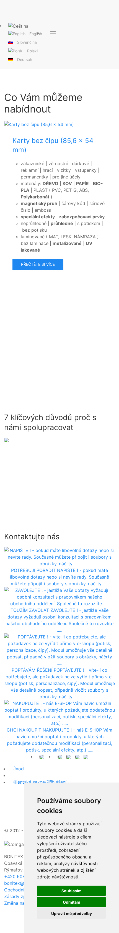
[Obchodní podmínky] (51, 756)
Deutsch (24, 59)
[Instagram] (68, 756)
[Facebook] (60, 756)
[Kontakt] (42, 756)
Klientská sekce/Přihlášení (39, 782)
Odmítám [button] (71, 902)
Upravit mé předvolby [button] (71, 913)
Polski (32, 50)
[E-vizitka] (86, 756)
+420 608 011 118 (22, 876)
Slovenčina (27, 42)
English (35, 33)
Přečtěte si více (38, 264)
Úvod (18, 768)
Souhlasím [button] (71, 890)
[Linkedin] (77, 756)
